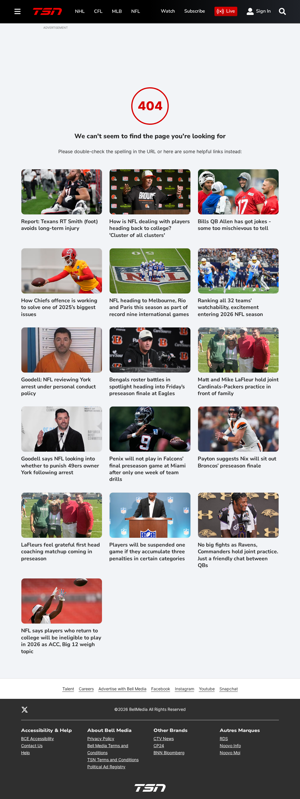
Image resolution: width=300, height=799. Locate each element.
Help (25, 752)
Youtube (207, 688)
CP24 (159, 745)
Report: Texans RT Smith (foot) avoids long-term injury (59, 225)
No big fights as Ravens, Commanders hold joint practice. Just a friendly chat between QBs (238, 555)
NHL (80, 11)
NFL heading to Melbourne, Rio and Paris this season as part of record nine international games (149, 307)
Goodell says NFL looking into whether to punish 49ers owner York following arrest (60, 465)
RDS (224, 738)
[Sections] (17, 11)
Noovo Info (230, 745)
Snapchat (228, 688)
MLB (117, 11)
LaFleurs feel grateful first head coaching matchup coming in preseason (60, 552)
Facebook (160, 688)
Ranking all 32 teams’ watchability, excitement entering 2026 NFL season (230, 307)
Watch (168, 11)
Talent (68, 688)
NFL (135, 11)
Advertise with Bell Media (122, 688)
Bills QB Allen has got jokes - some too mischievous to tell (234, 225)
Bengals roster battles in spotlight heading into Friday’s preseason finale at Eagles (147, 386)
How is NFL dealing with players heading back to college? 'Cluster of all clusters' (149, 228)
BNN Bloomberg (169, 752)
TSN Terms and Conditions (113, 759)
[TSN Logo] (47, 11)
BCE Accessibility (37, 738)
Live (230, 11)
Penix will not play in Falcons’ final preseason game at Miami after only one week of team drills (147, 469)
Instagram (184, 688)
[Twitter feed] (24, 709)
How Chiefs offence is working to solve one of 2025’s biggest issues (59, 307)
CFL (98, 11)
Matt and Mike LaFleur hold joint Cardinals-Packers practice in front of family (238, 386)
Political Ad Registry (106, 766)
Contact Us (31, 745)
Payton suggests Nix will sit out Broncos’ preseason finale (237, 462)
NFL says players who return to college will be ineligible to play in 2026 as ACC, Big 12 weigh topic (61, 641)
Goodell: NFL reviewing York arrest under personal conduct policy (58, 386)
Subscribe (194, 11)
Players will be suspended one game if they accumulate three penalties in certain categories (147, 552)
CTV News (164, 738)
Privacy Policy (100, 738)
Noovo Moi (230, 752)
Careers (86, 688)
